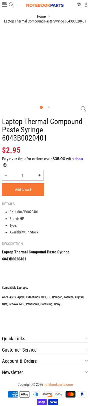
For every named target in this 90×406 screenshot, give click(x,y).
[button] (4, 5)
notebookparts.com (58, 384)
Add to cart (23, 189)
